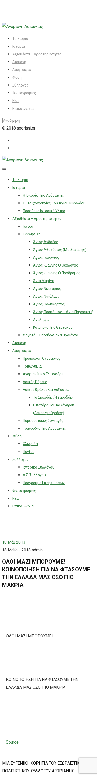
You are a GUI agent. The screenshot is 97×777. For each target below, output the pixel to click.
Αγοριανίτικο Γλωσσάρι (43, 374)
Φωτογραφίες (24, 93)
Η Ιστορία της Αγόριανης (43, 195)
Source (12, 742)
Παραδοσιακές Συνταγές (43, 421)
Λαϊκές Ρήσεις (35, 382)
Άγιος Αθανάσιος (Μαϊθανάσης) (59, 250)
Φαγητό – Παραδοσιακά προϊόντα (50, 335)
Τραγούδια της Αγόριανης (44, 428)
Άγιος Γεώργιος (46, 257)
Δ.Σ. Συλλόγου (34, 475)
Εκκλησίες (32, 234)
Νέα (15, 101)
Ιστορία (18, 46)
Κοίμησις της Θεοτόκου (53, 327)
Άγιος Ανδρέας (45, 242)
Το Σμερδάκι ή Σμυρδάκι (53, 397)
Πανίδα (28, 452)
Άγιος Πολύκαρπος (49, 304)
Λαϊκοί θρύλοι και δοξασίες (46, 389)
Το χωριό (20, 39)
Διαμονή (19, 62)
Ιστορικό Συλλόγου (38, 467)
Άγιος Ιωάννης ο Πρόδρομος (56, 273)
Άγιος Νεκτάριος (47, 288)
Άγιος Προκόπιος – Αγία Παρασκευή (63, 312)
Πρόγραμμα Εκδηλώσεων (44, 483)
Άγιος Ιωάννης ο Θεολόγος (55, 265)
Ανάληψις (41, 320)
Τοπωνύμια (32, 366)
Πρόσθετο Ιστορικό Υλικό (44, 211)
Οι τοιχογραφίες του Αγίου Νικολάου (54, 203)
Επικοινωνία (23, 108)
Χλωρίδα (30, 444)
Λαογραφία (21, 70)
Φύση (17, 77)
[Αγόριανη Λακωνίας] (22, 26)
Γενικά (28, 226)
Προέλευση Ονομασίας (42, 358)
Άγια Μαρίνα (43, 281)
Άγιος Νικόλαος (46, 296)
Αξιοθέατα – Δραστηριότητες (37, 54)
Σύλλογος (20, 85)
